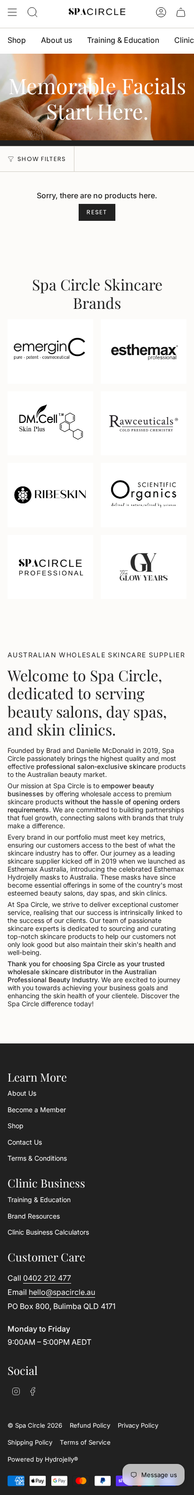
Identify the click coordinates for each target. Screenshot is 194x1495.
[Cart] (181, 12)
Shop (16, 1126)
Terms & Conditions (37, 1158)
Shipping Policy (30, 1442)
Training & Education (39, 1200)
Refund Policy (90, 1425)
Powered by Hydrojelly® (43, 1459)
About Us (22, 1093)
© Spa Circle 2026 (35, 1425)
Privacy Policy (138, 1425)
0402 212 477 (47, 1278)
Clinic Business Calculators (48, 1232)
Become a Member (37, 1110)
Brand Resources (34, 1216)
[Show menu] (12, 12)
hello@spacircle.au (62, 1292)
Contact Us (25, 1142)
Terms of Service (85, 1442)
